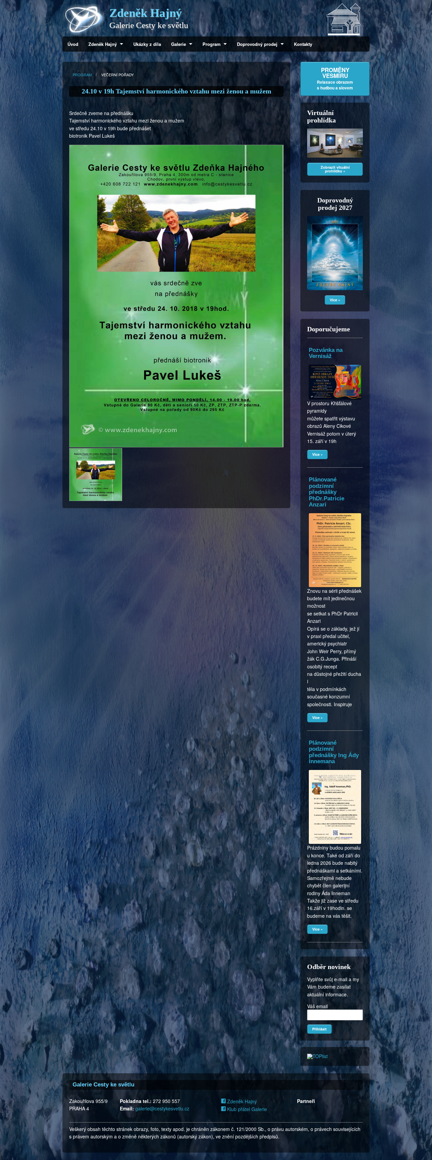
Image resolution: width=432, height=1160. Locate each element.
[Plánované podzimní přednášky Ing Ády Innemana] (335, 770)
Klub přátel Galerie (246, 1109)
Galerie (178, 44)
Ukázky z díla (147, 44)
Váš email (317, 1006)
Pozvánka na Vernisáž (326, 353)
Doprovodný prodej (257, 44)
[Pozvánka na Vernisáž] (335, 364)
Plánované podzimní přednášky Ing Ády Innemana (334, 752)
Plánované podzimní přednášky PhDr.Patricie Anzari (326, 492)
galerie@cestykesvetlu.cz (162, 1108)
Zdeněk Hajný (102, 44)
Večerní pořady (117, 74)
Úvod (73, 44)
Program (211, 44)
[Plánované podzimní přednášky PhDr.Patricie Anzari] (335, 513)
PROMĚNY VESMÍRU (335, 78)
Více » (335, 299)
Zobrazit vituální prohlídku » (335, 169)
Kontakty (303, 44)
